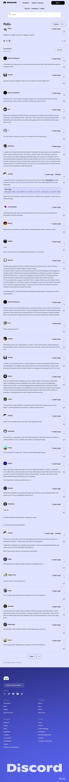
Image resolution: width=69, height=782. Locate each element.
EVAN (10, 559)
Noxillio (10, 488)
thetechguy (11, 624)
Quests (6, 744)
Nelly (9, 28)
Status (6, 709)
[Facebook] (4, 41)
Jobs (39, 706)
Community (7, 738)
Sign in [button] (58, 3)
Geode (10, 463)
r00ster (10, 174)
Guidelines (41, 732)
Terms (40, 722)
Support (6, 722)
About (40, 703)
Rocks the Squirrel (13, 58)
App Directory (8, 712)
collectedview (12, 207)
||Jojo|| (10, 376)
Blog (5, 728)
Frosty (10, 448)
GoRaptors (11, 504)
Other (42, 8)
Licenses (41, 738)
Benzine (10, 260)
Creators (6, 735)
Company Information (45, 741)
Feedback (26, 3)
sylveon (10, 338)
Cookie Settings (43, 728)
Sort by (59, 50)
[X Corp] (7, 41)
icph (9, 323)
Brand (40, 709)
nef (9, 109)
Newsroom (41, 712)
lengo (10, 590)
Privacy (40, 725)
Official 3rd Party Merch (11, 747)
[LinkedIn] (9, 41)
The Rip (10, 75)
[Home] (9, 3)
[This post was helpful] (64, 29)
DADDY (10, 241)
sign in (9, 662)
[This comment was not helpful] (64, 63)
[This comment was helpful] (64, 58)
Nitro (5, 706)
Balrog (10, 223)
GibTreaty (11, 146)
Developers (7, 741)
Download (7, 703)
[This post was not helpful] (64, 34)
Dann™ (10, 640)
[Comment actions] (64, 67)
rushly (10, 399)
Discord (27, 8)
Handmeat (11, 431)
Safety (6, 725)
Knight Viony (12, 575)
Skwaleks (11, 606)
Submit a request (37, 3)
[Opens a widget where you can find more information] (62, 779)
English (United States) (13, 685)
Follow (56, 24)
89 (65, 41)
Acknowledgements (44, 735)
